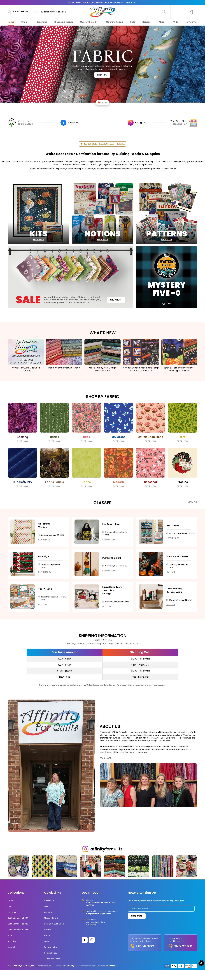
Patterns (12, 912)
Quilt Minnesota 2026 (18, 930)
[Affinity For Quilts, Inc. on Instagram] (92, 940)
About (162, 21)
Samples (12, 941)
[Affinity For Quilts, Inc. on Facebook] (85, 940)
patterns (199, 161)
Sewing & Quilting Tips (54, 924)
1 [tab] (99, 102)
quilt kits (190, 161)
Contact (146, 21)
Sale (132, 21)
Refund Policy (50, 953)
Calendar (42, 21)
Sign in (177, 12)
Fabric (11, 900)
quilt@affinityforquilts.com (53, 11)
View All (192, 502)
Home (11, 21)
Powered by (61, 966)
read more (105, 758)
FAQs (175, 21)
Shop (24, 21)
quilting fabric (179, 161)
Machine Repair (114, 21)
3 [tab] (106, 102)
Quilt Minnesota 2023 (18, 924)
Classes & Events (63, 21)
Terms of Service (52, 959)
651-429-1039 (20, 11)
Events (47, 906)
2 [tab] (102, 102)
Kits (9, 906)
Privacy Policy (50, 947)
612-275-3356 (183, 946)
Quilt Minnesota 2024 (18, 918)
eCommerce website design (91, 966)
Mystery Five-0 (88, 21)
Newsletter (191, 21)
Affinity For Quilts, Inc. (24, 966)
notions (56, 164)
